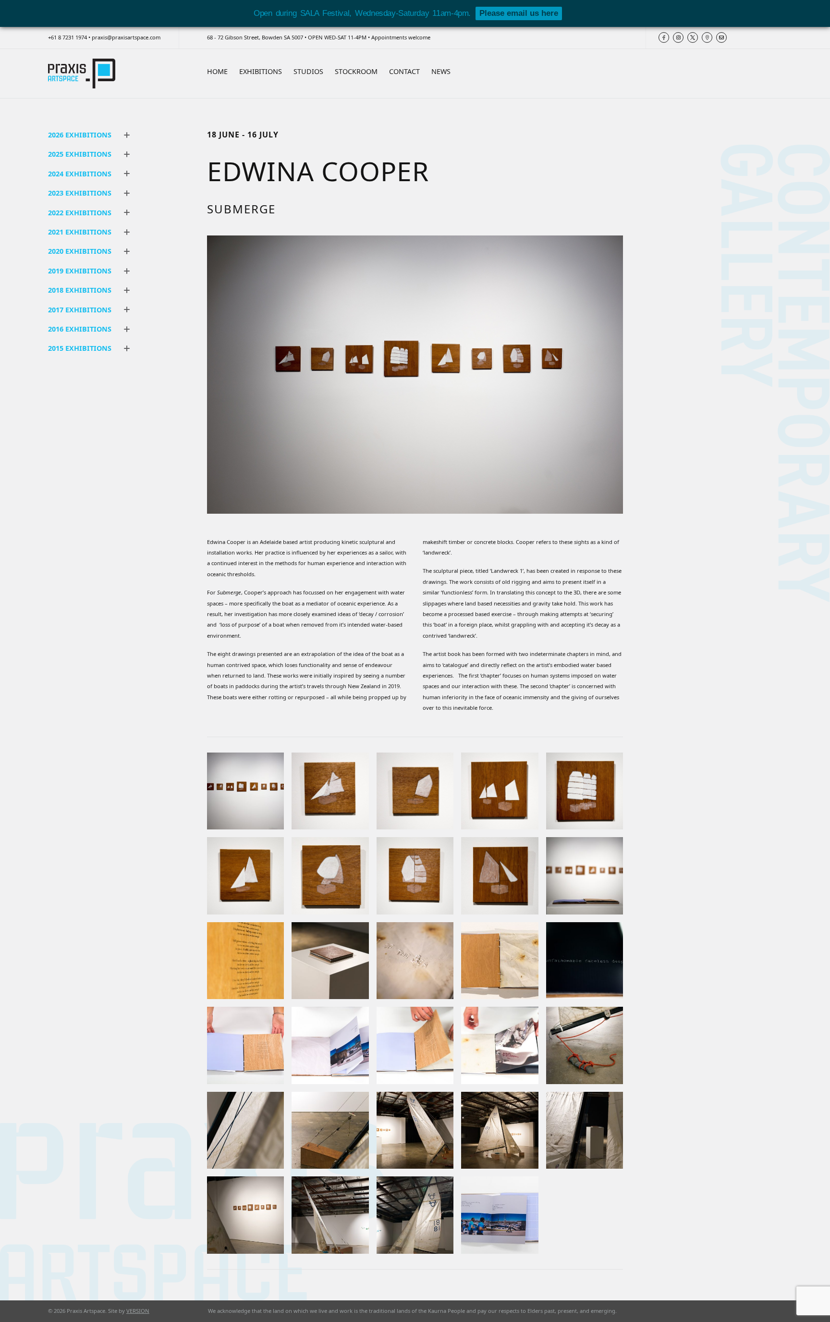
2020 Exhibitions (79, 251)
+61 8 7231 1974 (67, 37)
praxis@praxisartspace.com (126, 37)
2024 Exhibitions (79, 173)
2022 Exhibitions (79, 212)
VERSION (137, 1310)
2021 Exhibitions (79, 231)
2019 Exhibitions (79, 270)
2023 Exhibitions (79, 193)
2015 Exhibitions (79, 348)
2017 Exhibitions (79, 309)
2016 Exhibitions (79, 329)
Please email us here (518, 13)
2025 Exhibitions (79, 154)
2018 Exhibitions (79, 290)
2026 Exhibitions (79, 134)
